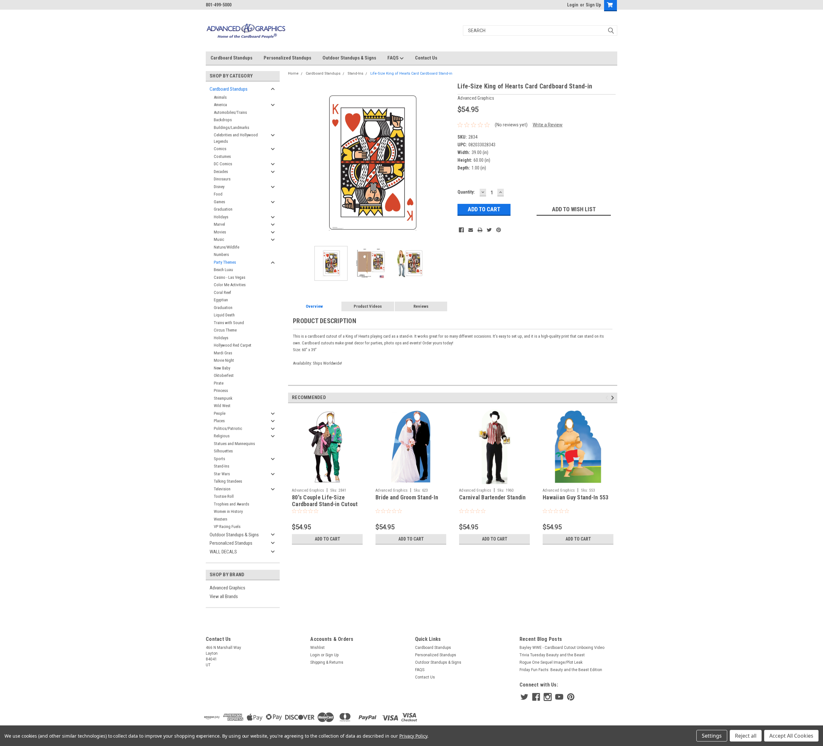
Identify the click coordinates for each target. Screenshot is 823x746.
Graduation (223, 209)
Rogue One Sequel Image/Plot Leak (551, 662)
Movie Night (224, 360)
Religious (222, 435)
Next (446, 163)
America (220, 104)
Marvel (219, 224)
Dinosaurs (222, 179)
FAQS (393, 58)
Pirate (218, 383)
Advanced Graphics (227, 588)
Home (293, 73)
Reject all (745, 735)
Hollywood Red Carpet (232, 345)
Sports (219, 458)
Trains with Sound (229, 322)
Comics (220, 148)
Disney (219, 186)
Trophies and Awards (231, 504)
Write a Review (548, 124)
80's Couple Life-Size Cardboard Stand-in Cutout (324, 500)
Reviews (421, 306)
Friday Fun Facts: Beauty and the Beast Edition (561, 670)
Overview (314, 306)
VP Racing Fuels (227, 526)
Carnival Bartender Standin (492, 497)
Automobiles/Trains (230, 112)
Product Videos (368, 306)
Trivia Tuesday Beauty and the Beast (552, 655)
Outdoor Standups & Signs (349, 58)
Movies (220, 232)
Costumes (222, 156)
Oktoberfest (224, 375)
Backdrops (223, 119)
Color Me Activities (230, 284)
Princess (221, 390)
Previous (294, 163)
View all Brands (224, 596)
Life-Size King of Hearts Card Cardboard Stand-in (411, 73)
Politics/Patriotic (228, 428)
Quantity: (466, 192)
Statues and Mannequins (234, 443)
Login (572, 4)
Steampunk (223, 398)
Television (222, 489)
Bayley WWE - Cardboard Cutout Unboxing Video (562, 647)
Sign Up (593, 4)
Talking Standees (228, 481)
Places (219, 420)
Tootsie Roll (224, 496)
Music (219, 239)
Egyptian (221, 299)
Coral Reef (222, 292)
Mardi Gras (223, 352)
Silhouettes (223, 451)
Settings (712, 735)
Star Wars (222, 473)
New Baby (222, 368)
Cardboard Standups (231, 58)
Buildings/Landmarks (231, 127)
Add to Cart (327, 538)
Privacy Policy (413, 736)
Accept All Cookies (791, 735)
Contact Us (426, 58)
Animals (220, 97)
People (219, 413)
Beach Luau (223, 269)
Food (218, 194)
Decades (221, 171)
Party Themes (225, 262)
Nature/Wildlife (226, 247)
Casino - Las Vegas (229, 277)
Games (219, 201)
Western (220, 519)
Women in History (228, 511)
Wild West (222, 405)
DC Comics (223, 163)
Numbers (221, 254)
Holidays (221, 216)
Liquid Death (224, 315)
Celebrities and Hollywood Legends (236, 138)
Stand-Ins (221, 466)
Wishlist (317, 647)
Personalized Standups (287, 58)
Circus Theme (225, 330)
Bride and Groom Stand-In (406, 497)
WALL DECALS (223, 552)
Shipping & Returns (326, 662)
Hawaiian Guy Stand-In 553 (575, 497)
